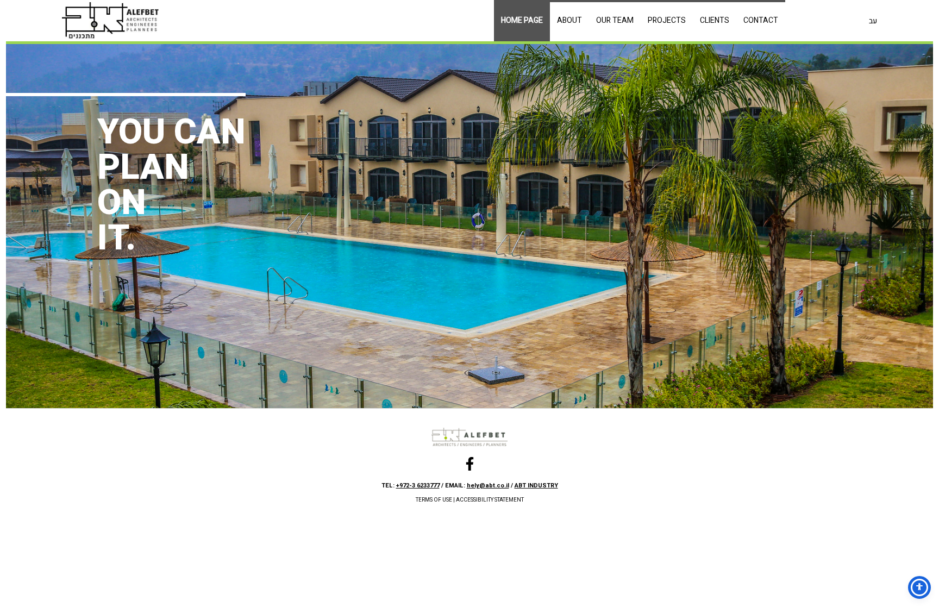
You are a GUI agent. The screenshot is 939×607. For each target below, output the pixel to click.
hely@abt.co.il (488, 485)
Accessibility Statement (490, 500)
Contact (760, 20)
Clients (714, 20)
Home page (522, 20)
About (569, 20)
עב (873, 21)
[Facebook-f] (470, 464)
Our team (615, 20)
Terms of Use (434, 500)
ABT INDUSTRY (536, 485)
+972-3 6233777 (418, 485)
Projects (667, 20)
